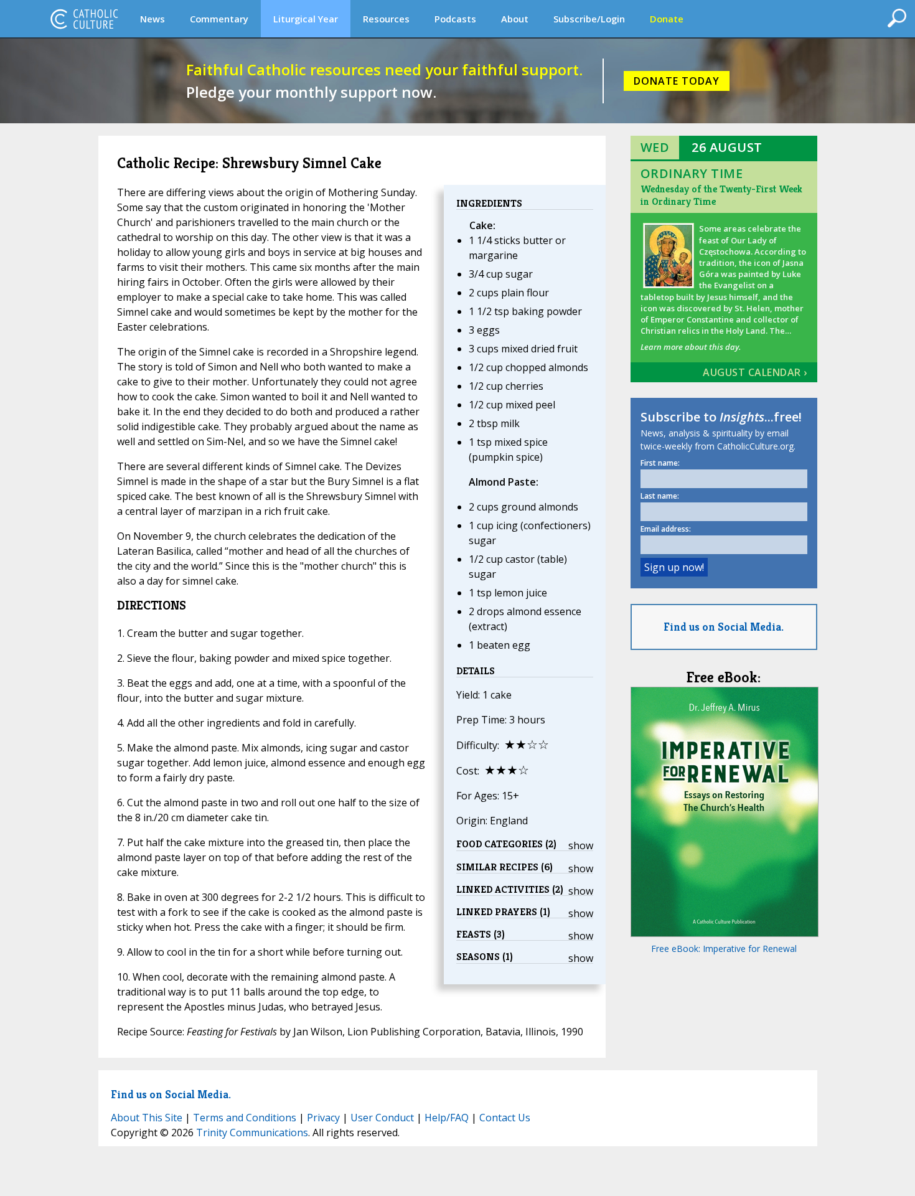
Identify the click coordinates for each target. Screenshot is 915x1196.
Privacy (323, 1117)
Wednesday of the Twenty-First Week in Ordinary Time (721, 195)
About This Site (146, 1117)
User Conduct (382, 1117)
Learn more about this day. (690, 346)
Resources (386, 18)
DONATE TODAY (677, 81)
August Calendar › (755, 372)
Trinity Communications (252, 1132)
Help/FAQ (447, 1117)
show (580, 845)
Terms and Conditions (244, 1117)
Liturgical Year (305, 18)
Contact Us (504, 1117)
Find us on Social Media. (724, 626)
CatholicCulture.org (84, 18)
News (152, 18)
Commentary (219, 18)
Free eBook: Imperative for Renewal (724, 948)
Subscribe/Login (589, 18)
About (514, 18)
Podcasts (455, 18)
